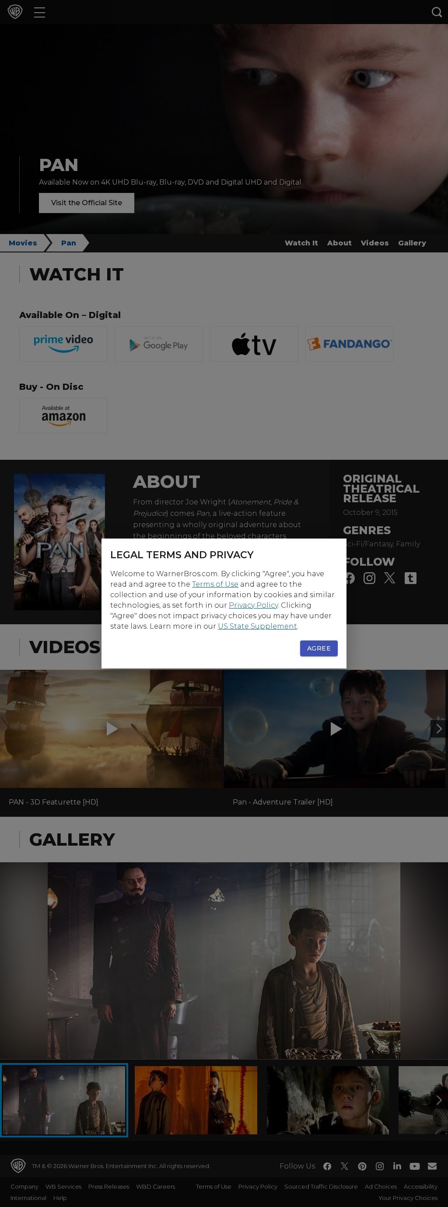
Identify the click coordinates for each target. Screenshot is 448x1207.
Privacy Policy (253, 605)
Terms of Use (215, 584)
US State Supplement (257, 626)
